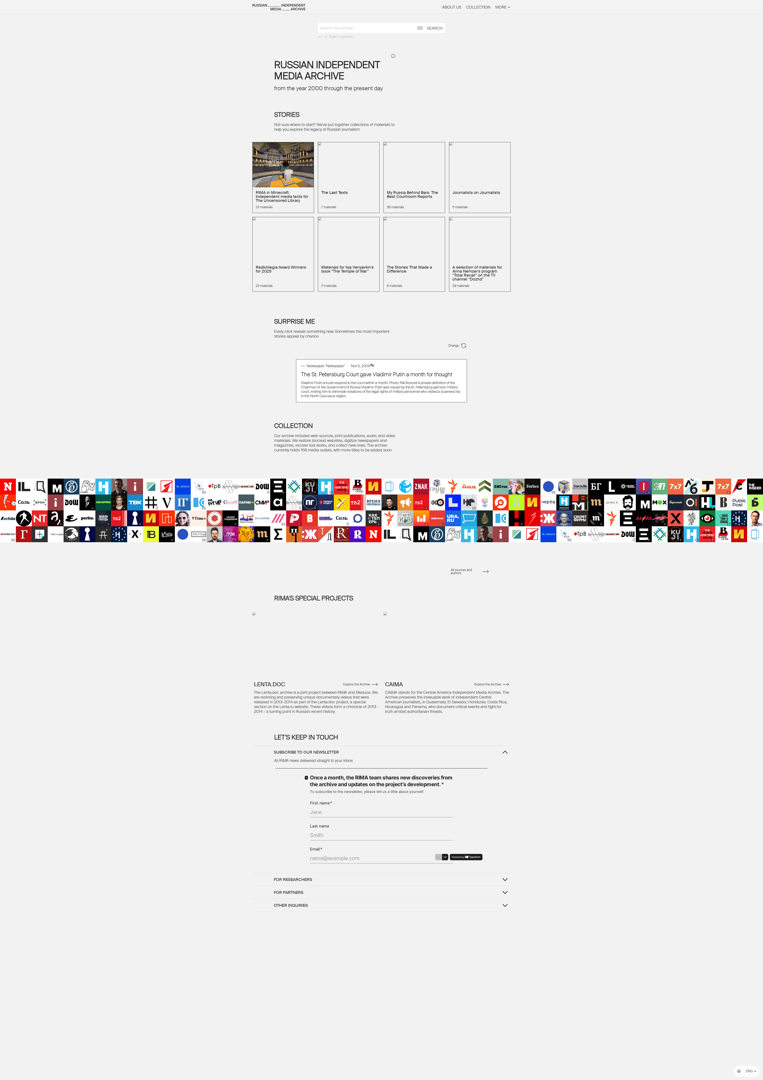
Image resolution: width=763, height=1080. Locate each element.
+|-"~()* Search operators (335, 37)
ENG (749, 1071)
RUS (749, 1066)
